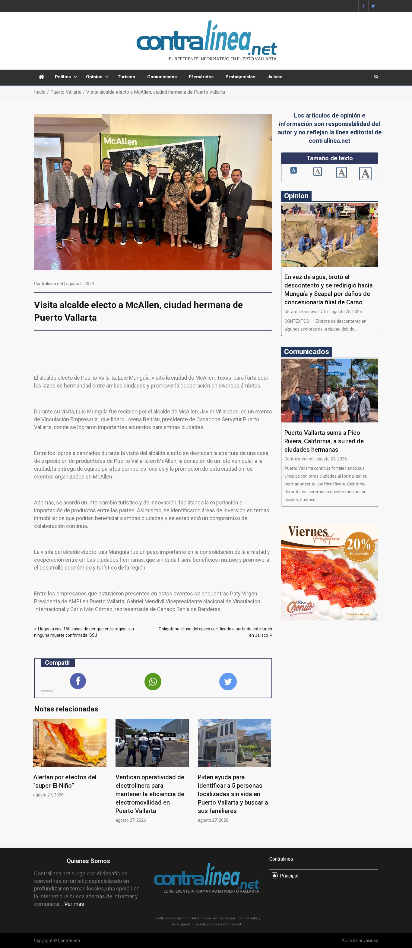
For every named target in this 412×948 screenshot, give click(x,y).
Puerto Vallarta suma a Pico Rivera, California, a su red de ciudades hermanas (324, 441)
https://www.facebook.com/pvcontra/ (363, 6)
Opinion (94, 77)
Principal (289, 876)
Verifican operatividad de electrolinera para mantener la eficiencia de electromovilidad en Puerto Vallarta (150, 794)
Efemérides (201, 77)
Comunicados (162, 77)
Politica (63, 77)
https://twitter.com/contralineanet (373, 6)
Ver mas (74, 904)
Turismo (126, 77)
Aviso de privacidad (359, 940)
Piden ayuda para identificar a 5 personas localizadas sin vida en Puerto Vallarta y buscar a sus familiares (233, 794)
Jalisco (275, 77)
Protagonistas (240, 77)
